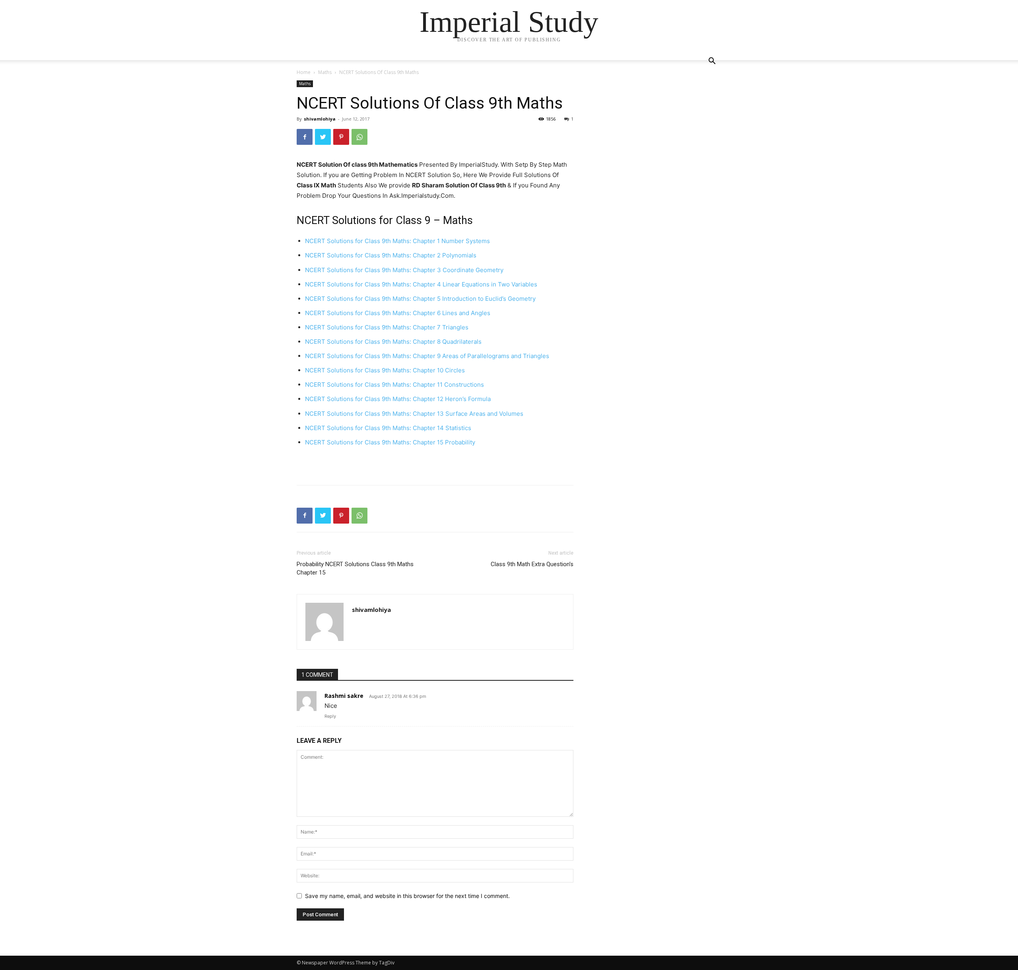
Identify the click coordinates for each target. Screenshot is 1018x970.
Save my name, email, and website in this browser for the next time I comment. (407, 895)
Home (304, 72)
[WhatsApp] (359, 137)
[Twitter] (323, 137)
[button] (711, 62)
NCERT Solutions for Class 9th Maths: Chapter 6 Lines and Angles (397, 313)
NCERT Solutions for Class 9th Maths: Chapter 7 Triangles (386, 327)
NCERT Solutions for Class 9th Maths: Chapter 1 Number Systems (397, 241)
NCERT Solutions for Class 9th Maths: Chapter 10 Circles (385, 370)
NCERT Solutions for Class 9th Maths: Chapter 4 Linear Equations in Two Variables (421, 284)
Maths (325, 72)
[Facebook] (305, 137)
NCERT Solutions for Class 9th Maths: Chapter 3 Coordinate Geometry (404, 270)
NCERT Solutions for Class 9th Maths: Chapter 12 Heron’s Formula (398, 399)
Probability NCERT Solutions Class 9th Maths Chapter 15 (355, 568)
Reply (330, 716)
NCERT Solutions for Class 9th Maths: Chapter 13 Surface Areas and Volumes (414, 413)
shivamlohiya (320, 119)
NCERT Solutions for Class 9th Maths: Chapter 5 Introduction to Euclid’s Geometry (420, 298)
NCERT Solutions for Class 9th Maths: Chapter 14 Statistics (388, 428)
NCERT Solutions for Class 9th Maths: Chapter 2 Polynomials (390, 255)
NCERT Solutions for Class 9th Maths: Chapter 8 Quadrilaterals (393, 341)
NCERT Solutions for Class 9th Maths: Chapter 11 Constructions (394, 384)
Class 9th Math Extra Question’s (532, 564)
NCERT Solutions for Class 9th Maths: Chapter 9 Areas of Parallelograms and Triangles (427, 356)
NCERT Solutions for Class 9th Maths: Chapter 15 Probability (390, 442)
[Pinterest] (341, 137)
